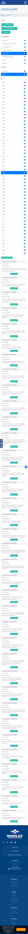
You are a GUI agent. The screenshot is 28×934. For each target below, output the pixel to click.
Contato (15, 847)
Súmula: (3, 268)
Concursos (14, 895)
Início (3, 15)
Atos (14, 909)
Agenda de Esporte (14, 900)
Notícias (14, 924)
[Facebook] (1, 440)
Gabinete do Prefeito (14, 883)
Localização (15, 851)
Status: (3, 263)
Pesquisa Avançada (7, 257)
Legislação (14, 884)
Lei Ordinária (9, 28)
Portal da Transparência (14, 898)
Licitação (14, 911)
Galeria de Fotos (14, 922)
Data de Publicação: (6, 266)
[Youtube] (1, 443)
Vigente (7, 24)
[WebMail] (15, 842)
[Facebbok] (3, 842)
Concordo (20, 929)
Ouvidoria (14, 897)
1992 (6, 32)
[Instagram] (1, 446)
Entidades (14, 894)
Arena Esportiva (14, 901)
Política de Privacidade (9, 929)
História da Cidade (14, 881)
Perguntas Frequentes (15, 854)
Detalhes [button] (14, 273)
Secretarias (14, 886)
